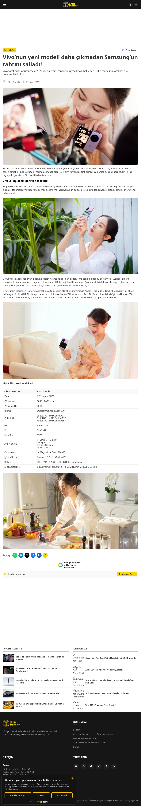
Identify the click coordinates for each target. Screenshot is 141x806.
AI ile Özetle (131, 50)
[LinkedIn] (114, 766)
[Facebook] (106, 766)
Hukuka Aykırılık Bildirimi (84, 738)
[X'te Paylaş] (27, 555)
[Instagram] (83, 766)
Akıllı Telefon (9, 50)
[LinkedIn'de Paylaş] (39, 555)
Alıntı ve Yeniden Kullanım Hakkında (90, 742)
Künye (76, 747)
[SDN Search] (136, 4)
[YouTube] (76, 766)
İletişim (76, 729)
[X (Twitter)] (98, 766)
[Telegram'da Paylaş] (20, 555)
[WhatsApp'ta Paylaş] (14, 555)
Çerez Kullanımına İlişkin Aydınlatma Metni (93, 734)
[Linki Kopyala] (45, 555)
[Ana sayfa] (70, 4)
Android (60, 457)
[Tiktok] (91, 766)
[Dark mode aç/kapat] (131, 4)
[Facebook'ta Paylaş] (33, 555)
